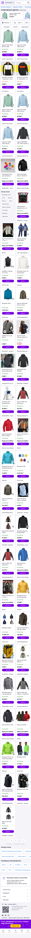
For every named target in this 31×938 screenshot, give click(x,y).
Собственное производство (22, 870)
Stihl (10, 870)
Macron (4, 865)
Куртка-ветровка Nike (8, 856)
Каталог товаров (5, 7)
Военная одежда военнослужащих (11, 851)
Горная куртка (22, 856)
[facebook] (6, 915)
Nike (25, 865)
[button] (8, 55)
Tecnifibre (18, 865)
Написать (8, 184)
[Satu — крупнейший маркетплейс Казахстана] (2, 2)
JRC (10, 865)
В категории (8, 2)
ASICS (3, 870)
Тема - (8, 904)
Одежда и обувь (17, 7)
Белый (15, 27)
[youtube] (3, 915)
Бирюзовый (24, 27)
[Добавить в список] (13, 40)
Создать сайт (15, 926)
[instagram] (9, 915)
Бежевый (6, 27)
